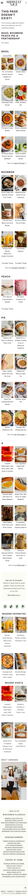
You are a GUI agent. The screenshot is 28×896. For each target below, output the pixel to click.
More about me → (14, 595)
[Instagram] (5, 606)
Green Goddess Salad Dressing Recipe (20, 156)
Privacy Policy (21, 891)
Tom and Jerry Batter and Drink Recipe (7, 223)
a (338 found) (20, 565)
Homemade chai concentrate (14, 876)
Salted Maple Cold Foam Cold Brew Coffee (7, 525)
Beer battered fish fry (14, 820)
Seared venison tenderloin (14, 841)
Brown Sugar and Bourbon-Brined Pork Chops (7, 195)
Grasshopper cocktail (14, 824)
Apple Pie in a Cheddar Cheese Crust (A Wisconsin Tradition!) (20, 343)
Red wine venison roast (14, 847)
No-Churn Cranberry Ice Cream (20, 299)
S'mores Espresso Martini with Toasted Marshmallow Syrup (7, 555)
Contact (10, 891)
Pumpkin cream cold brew (14, 863)
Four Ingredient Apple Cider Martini (20, 466)
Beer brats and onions (14, 827)
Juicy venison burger (14, 845)
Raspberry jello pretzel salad (14, 831)
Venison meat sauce (14, 849)
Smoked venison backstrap (14, 851)
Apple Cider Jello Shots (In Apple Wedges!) (20, 496)
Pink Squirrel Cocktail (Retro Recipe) (7, 299)
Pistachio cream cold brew (14, 870)
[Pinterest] (23, 606)
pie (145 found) (19, 434)
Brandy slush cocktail (14, 818)
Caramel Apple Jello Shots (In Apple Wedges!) (7, 496)
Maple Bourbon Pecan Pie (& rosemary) (20, 195)
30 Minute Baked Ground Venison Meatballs (7, 156)
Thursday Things (7, 263)
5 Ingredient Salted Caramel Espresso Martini (20, 525)
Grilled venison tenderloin (14, 854)
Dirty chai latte (14, 868)
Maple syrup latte (14, 872)
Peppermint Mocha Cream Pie (20, 373)
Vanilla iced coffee (14, 865)
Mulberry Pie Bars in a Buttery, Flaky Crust (7, 340)
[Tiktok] (11, 606)
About (3, 891)
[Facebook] (17, 606)
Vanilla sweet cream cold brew (14, 874)
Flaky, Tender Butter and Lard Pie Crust (7, 373)
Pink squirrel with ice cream (14, 829)
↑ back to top (14, 811)
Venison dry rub (14, 843)
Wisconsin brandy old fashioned (14, 822)
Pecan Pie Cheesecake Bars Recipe (7, 401)
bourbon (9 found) (18, 268)
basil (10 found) (19, 163)
